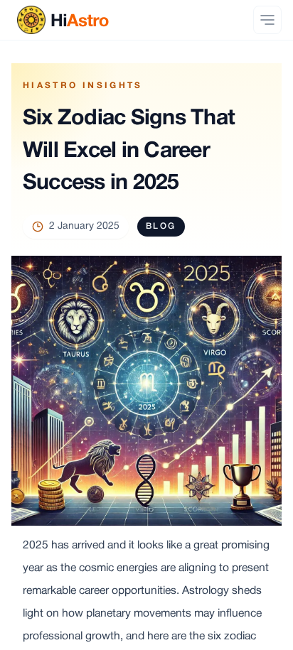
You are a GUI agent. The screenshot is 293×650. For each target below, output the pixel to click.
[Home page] (60, 20)
